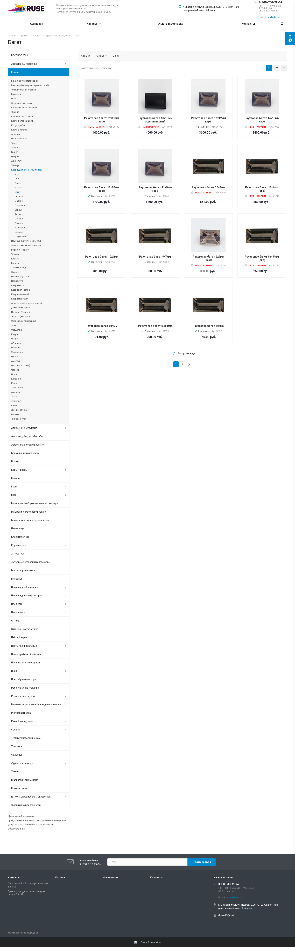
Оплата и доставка (170, 23)
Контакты (248, 23)
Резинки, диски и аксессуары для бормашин (36, 704)
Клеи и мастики (20, 536)
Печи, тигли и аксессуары (25, 662)
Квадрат (19, 187)
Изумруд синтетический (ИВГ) (26, 241)
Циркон (15, 356)
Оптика (15, 620)
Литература (18, 553)
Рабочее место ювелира (25, 687)
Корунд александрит (22, 121)
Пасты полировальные (24, 645)
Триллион (20, 205)
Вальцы (15, 478)
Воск (13, 495)
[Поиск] (282, 24)
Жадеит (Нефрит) (20, 316)
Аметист (15, 147)
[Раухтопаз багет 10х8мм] (208, 166)
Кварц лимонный (20, 294)
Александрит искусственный (26, 303)
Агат (13, 325)
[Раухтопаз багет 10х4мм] (102, 235)
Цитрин (15, 156)
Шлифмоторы (19, 788)
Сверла (15, 729)
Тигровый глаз (18, 418)
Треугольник (21, 236)
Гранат (14, 152)
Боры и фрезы (19, 469)
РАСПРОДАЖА (19, 55)
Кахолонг (16, 378)
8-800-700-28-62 (270, 2)
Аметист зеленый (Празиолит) (27, 245)
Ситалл (15, 272)
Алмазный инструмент (24, 428)
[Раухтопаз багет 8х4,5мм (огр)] (262, 235)
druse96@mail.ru (227, 915)
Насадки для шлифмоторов (26, 595)
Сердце (18, 209)
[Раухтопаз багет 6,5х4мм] (155, 304)
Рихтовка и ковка (21, 712)
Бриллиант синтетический (25, 81)
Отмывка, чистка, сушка (24, 629)
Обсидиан (16, 343)
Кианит (15, 405)
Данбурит (16, 401)
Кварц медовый (19, 298)
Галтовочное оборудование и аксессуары (34, 503)
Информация (111, 877)
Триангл (19, 223)
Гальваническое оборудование (29, 511)
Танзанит (16, 254)
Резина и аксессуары (23, 696)
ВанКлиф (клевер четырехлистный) (30, 85)
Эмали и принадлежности (26, 805)
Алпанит (15, 134)
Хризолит (16, 161)
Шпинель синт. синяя (22, 116)
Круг (17, 174)
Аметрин (15, 361)
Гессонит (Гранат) (20, 365)
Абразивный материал (24, 63)
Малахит (15, 414)
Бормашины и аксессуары (25, 453)
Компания (36, 23)
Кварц (14, 334)
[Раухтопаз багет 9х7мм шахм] (208, 241)
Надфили (16, 604)
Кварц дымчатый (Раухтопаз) (26, 169)
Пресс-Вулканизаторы (23, 679)
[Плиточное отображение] (269, 68)
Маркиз (19, 201)
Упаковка (16, 746)
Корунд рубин (18, 125)
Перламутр (17, 281)
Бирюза (15, 263)
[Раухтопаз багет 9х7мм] (155, 235)
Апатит (15, 396)
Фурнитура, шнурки (22, 763)
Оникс (14, 338)
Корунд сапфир (19, 129)
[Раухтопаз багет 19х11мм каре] (102, 102)
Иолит (14, 374)
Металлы (16, 578)
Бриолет (19, 232)
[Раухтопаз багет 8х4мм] (102, 304)
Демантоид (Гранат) (21, 307)
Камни (15, 72)
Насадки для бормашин (24, 587)
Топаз (14, 143)
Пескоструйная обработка (26, 654)
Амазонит (16, 392)
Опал (14, 98)
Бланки (15, 461)
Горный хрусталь (20, 276)
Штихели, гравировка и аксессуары (31, 796)
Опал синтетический (21, 103)
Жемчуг (15, 165)
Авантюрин (17, 387)
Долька (19, 218)
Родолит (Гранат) (20, 250)
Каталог (92, 23)
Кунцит (14, 383)
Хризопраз (17, 352)
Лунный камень (19, 410)
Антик (18, 214)
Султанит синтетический (24, 107)
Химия (15, 771)
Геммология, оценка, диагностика (30, 520)
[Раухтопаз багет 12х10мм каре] (102, 171)
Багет (17, 192)
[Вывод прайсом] (284, 68)
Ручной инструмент (22, 721)
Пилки (14, 671)
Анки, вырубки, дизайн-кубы (27, 436)
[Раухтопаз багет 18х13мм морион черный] (155, 102)
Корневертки (18, 545)
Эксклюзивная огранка (23, 89)
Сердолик (16, 330)
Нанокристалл (19, 138)
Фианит (15, 112)
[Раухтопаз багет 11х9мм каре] (155, 171)
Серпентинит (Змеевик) (23, 321)
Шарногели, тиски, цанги (25, 780)
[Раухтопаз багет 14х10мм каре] (262, 102)
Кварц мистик (18, 285)
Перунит (15, 347)
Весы (14, 486)
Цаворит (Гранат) (20, 312)
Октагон (19, 196)
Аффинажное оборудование (27, 444)
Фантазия (20, 227)
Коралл (15, 258)
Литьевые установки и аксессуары (30, 562)
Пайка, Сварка (19, 637)
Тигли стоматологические (26, 738)
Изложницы (18, 528)
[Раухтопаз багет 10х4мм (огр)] (262, 166)
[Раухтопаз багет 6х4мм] (208, 304)
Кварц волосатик (20, 290)
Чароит (15, 370)
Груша (18, 183)
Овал (17, 178)
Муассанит (17, 94)
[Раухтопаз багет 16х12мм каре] (208, 102)
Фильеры (16, 754)
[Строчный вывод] (276, 68)
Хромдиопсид (18, 267)
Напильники (18, 612)
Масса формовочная (23, 570)
